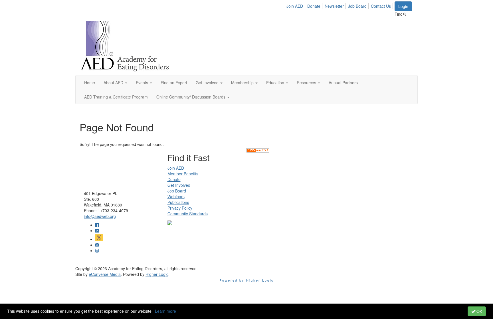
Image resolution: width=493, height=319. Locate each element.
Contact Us (381, 6)
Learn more (165, 311)
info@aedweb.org (100, 216)
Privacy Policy (179, 208)
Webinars (176, 196)
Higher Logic (157, 274)
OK (478, 311)
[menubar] (340, 5)
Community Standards (187, 213)
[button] (115, 82)
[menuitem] (296, 5)
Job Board (357, 6)
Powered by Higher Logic (246, 280)
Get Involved (178, 185)
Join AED (294, 6)
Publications (178, 202)
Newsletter (334, 6)
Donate (313, 6)
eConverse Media (105, 274)
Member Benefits (182, 173)
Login (403, 6)
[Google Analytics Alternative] (257, 150)
